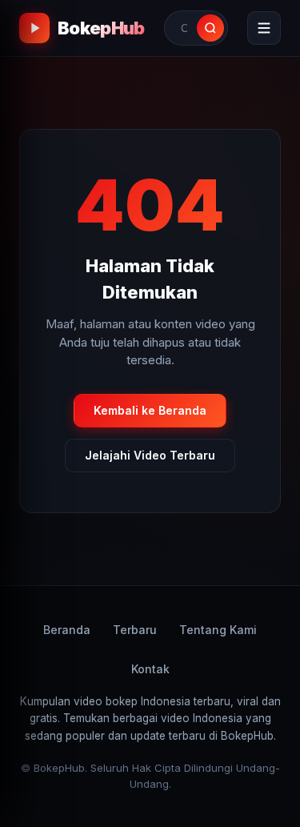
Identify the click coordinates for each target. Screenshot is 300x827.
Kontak (150, 669)
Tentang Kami (218, 629)
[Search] (210, 28)
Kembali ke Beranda (150, 410)
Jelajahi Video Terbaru (150, 455)
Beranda (66, 629)
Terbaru (135, 629)
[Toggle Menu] (264, 28)
